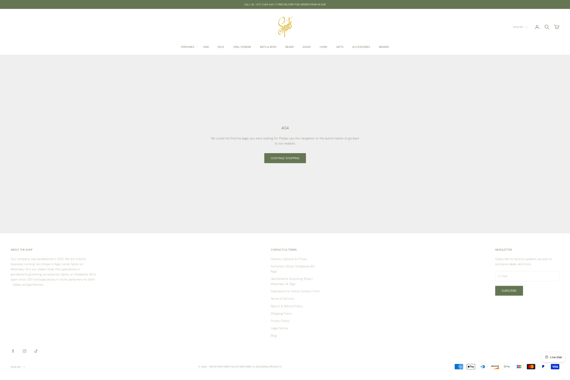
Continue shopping (285, 158)
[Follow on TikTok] (36, 351)
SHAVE (307, 47)
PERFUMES (187, 47)
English (518, 27)
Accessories (361, 47)
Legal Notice (279, 328)
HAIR (206, 47)
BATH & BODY (268, 47)
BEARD (289, 47)
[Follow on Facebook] (13, 351)
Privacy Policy (280, 321)
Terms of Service (282, 299)
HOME (323, 47)
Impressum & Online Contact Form (295, 291)
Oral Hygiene (242, 47)
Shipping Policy (281, 313)
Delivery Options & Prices (289, 259)
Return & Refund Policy (287, 306)
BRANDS (384, 47)
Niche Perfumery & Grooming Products (256, 366)
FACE (221, 47)
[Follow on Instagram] (24, 351)
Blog (274, 335)
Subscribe (509, 291)
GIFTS (339, 47)
